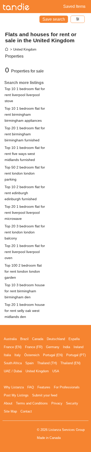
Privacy (56, 403)
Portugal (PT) (76, 355)
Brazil (24, 339)
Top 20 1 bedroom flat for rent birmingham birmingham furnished (25, 134)
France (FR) (33, 347)
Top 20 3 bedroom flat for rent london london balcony (25, 232)
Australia (10, 339)
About (8, 403)
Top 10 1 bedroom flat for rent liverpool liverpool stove (25, 95)
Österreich (31, 355)
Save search (53, 19)
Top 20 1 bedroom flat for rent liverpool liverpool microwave (25, 212)
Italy (17, 355)
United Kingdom (37, 371)
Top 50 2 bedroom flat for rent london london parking (25, 173)
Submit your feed (44, 395)
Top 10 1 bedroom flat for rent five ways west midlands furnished (25, 154)
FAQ (30, 387)
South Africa (13, 363)
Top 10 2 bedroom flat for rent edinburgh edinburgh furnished (25, 193)
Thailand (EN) (70, 363)
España (74, 339)
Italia (7, 355)
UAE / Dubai (13, 371)
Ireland (78, 347)
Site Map (10, 411)
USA (55, 371)
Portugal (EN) (53, 355)
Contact (26, 411)
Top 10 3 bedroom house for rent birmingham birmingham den (25, 291)
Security (72, 403)
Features (43, 387)
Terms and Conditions (32, 403)
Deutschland (56, 339)
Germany (52, 347)
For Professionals (67, 387)
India (66, 347)
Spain (29, 363)
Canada (37, 339)
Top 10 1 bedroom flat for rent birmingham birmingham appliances (25, 114)
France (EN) (12, 347)
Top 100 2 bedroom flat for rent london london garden (23, 271)
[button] (78, 19)
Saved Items (74, 6)
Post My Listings (16, 395)
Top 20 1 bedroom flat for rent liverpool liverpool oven (25, 252)
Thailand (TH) (47, 363)
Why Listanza (14, 387)
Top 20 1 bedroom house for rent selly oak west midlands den (25, 311)
